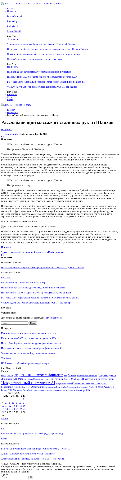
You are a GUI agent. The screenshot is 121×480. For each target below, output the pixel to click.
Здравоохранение (10, 252)
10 (3, 405)
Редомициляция (82, 387)
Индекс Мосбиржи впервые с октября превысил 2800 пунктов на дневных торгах (42, 267)
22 (20, 409)
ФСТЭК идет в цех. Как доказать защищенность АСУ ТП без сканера (42, 87)
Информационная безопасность (98, 379)
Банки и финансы (48, 375)
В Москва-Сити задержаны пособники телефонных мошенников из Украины (46, 82)
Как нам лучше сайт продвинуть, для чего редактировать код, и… (34, 433)
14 (17, 405)
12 (10, 405)
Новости (11, 11)
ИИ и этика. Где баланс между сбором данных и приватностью (39, 71)
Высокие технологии (89, 375)
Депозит (112, 376)
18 (6, 409)
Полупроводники (49, 387)
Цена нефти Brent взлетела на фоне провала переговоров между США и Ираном (47, 49)
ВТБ (65, 376)
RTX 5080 (6, 277)
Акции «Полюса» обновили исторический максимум (28, 453)
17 (3, 409)
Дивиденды (7, 379)
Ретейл (91, 387)
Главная (11, 8)
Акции (27, 374)
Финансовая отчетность (65, 390)
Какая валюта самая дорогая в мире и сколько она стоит (29, 333)
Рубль (106, 386)
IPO (16, 375)
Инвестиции (56, 378)
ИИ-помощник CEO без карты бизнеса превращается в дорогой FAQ (42, 77)
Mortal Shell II (14, 31)
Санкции (17, 390)
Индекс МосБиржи (72, 379)
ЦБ (88, 390)
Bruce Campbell (14, 16)
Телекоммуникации (39, 390)
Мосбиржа (7, 386)
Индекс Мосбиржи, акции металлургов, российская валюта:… (32, 343)
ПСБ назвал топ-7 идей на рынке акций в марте (25, 363)
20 (13, 409)
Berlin (4, 438)
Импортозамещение (40, 379)
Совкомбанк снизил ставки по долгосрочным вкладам (34, 59)
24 (3, 412)
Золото (30, 379)
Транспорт (51, 390)
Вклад (79, 376)
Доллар (18, 378)
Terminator (6, 358)
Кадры (59, 383)
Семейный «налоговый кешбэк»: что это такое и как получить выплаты (43, 54)
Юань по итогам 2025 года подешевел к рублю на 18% (28, 338)
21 (17, 409)
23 (24, 409)
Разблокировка (70, 387)
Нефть (16, 387)
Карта (10, 100)
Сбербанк (27, 390)
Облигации (37, 386)
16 (24, 405)
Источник (6, 247)
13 (13, 405)
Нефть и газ (24, 387)
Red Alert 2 (12, 26)
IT (20, 375)
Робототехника (56, 252)
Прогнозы (60, 387)
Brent (3, 375)
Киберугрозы (67, 383)
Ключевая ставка (81, 383)
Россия (98, 386)
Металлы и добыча (99, 383)
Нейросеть (12, 66)
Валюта (72, 375)
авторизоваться (54, 317)
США (10, 390)
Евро (25, 379)
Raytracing (12, 21)
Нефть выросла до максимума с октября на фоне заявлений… (32, 348)
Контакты (12, 94)
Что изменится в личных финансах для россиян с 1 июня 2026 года (41, 44)
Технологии (13, 39)
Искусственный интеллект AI (34, 252)
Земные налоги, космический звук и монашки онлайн (28, 353)
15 (20, 405)
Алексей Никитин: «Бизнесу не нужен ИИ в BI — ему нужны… (33, 458)
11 (6, 405)
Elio (3, 428)
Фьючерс (81, 390)
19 (10, 409)
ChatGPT (10, 375)
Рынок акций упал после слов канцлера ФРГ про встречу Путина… (35, 448)
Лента (10, 97)
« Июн (4, 418)
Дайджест (103, 375)
